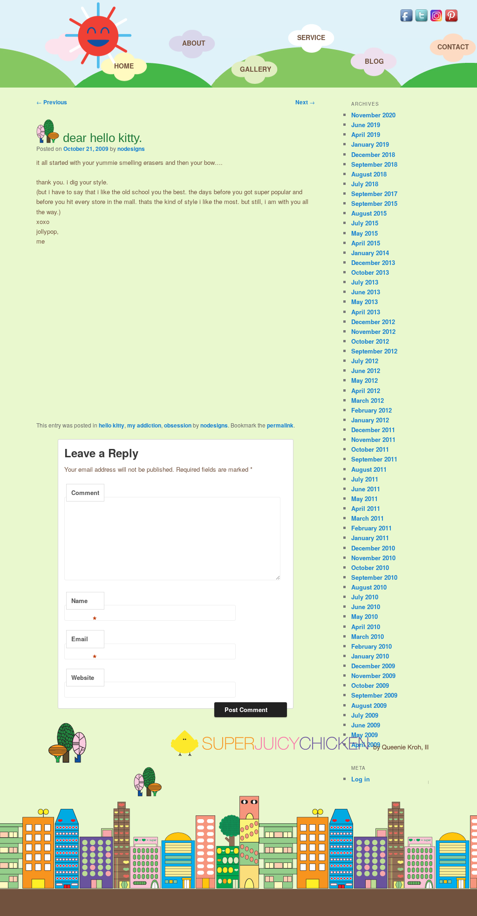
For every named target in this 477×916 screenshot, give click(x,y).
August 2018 (369, 174)
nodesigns (131, 148)
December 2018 (373, 154)
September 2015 (374, 203)
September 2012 (374, 350)
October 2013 (370, 272)
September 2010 (374, 577)
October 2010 (370, 567)
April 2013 (365, 311)
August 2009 (369, 705)
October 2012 (370, 341)
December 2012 (373, 321)
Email (84, 641)
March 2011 (367, 518)
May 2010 (364, 616)
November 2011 (373, 439)
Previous (51, 102)
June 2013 (365, 291)
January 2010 (370, 655)
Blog (374, 61)
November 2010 (373, 557)
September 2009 (374, 695)
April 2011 (365, 508)
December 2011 (373, 429)
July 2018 (364, 183)
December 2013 (373, 262)
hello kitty (111, 425)
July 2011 (364, 479)
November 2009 (373, 675)
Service (311, 37)
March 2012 (367, 400)
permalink (280, 425)
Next (305, 102)
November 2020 (373, 114)
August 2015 (369, 213)
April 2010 (365, 626)
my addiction (144, 425)
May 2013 (364, 301)
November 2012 (373, 331)
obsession (177, 425)
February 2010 (371, 646)
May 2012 (364, 380)
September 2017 (374, 193)
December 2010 (373, 547)
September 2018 (374, 164)
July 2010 (364, 596)
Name (84, 603)
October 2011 (370, 449)
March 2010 (367, 636)
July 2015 (364, 222)
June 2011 (365, 488)
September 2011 (374, 459)
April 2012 (365, 390)
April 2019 (365, 134)
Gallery (255, 69)
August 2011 (369, 469)
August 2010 (369, 587)
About (193, 42)
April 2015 (365, 242)
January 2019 (370, 144)
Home (124, 65)
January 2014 (370, 252)
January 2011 (370, 537)
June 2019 (365, 124)
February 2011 (371, 527)
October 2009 (370, 685)
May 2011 (364, 498)
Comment (85, 492)
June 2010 (365, 606)
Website (82, 677)
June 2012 (365, 370)
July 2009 (364, 715)
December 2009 (373, 665)
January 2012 (370, 419)
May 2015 (364, 233)
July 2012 (364, 360)
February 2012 (371, 410)
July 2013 (364, 282)
